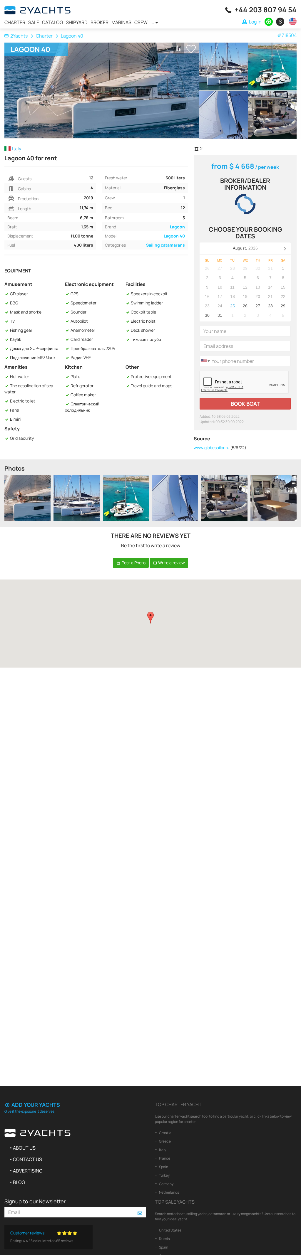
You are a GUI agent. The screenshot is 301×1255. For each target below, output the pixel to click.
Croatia (164, 1132)
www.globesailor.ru (211, 447)
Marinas (121, 22)
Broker (99, 22)
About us (24, 1148)
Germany (165, 1183)
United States (169, 1230)
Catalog (52, 22)
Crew (141, 22)
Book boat (245, 403)
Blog (19, 1182)
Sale (33, 22)
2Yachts (19, 36)
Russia (164, 1238)
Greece (164, 1141)
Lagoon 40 (174, 236)
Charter (14, 22)
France (164, 1158)
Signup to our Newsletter (35, 1201)
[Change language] (291, 21)
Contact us (27, 1159)
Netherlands (168, 1192)
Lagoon (177, 227)
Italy (162, 1149)
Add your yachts (35, 1104)
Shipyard (77, 22)
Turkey (164, 1175)
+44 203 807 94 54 (266, 9)
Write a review (171, 562)
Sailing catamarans (165, 245)
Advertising (27, 1171)
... (152, 22)
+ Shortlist (191, 49)
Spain (163, 1166)
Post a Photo (133, 562)
